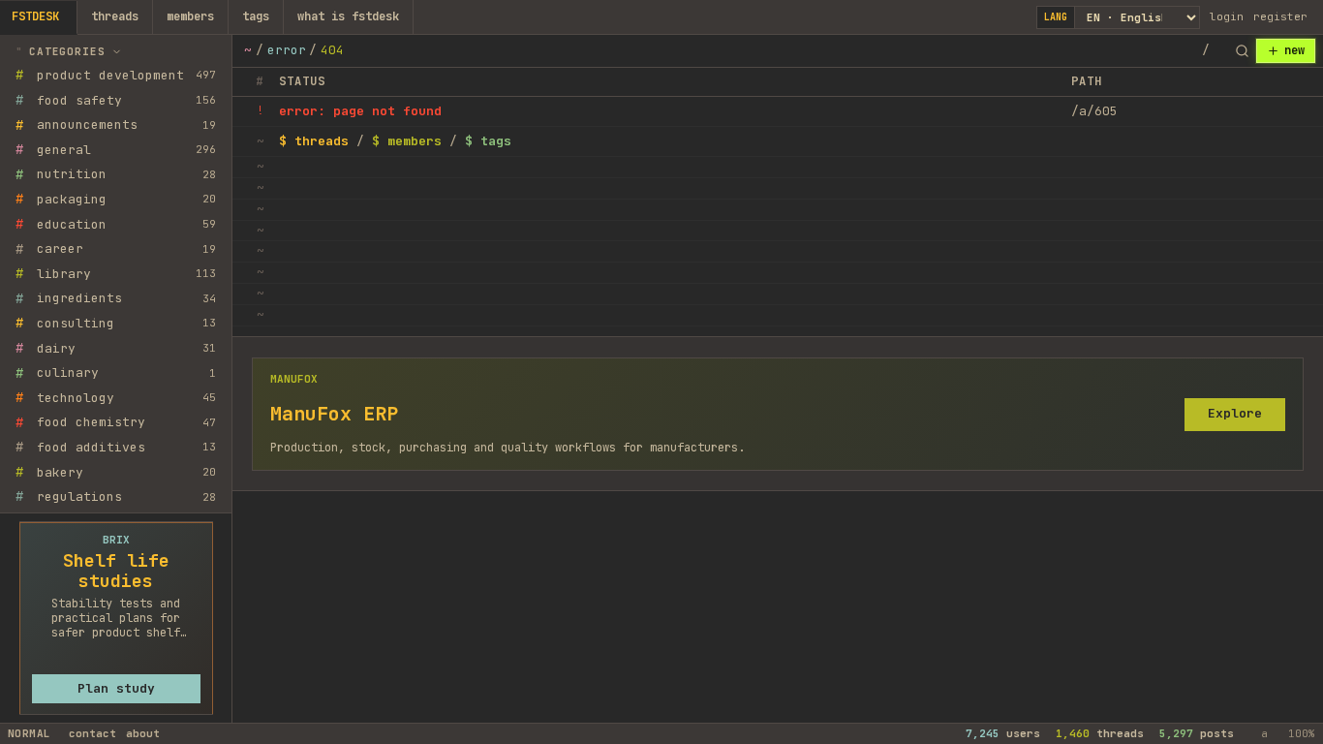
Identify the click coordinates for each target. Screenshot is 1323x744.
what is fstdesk (348, 16)
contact (92, 733)
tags (255, 16)
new (1294, 50)
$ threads (314, 141)
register (1280, 16)
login (1227, 16)
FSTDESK (35, 16)
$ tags (488, 141)
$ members (407, 141)
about (143, 733)
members (190, 16)
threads (114, 16)
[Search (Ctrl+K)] (1241, 51)
